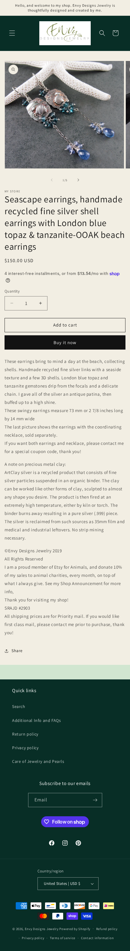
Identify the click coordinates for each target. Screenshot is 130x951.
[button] (12, 33)
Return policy (25, 734)
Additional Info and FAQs (36, 720)
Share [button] (17, 650)
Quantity (12, 291)
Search (18, 706)
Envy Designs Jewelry (42, 928)
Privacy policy (25, 747)
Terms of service (62, 938)
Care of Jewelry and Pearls (38, 761)
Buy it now (65, 342)
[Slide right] (78, 180)
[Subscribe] (95, 800)
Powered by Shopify (74, 928)
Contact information (97, 938)
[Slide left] (51, 180)
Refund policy (107, 929)
